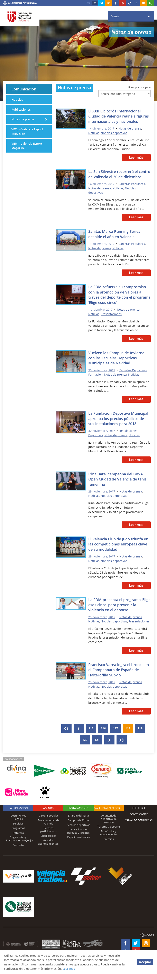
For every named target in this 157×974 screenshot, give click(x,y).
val (89, 3)
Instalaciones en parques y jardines (78, 831)
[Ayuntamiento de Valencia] (20, 3)
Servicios (18, 823)
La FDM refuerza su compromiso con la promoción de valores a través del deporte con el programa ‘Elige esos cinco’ (119, 294)
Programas (18, 828)
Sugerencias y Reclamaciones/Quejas (20, 838)
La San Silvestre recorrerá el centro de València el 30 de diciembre (119, 174)
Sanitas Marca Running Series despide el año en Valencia (114, 234)
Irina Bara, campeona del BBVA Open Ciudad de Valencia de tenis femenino (117, 479)
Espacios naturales (78, 837)
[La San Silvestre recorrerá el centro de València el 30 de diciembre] (71, 180)
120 (84, 740)
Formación (95, 374)
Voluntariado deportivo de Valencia (109, 819)
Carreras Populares (132, 184)
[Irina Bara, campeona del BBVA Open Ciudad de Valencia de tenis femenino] (71, 482)
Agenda (48, 808)
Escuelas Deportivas (133, 370)
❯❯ (121, 740)
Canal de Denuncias (139, 820)
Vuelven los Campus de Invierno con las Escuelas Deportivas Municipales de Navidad (116, 358)
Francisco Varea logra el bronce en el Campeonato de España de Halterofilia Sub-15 (118, 669)
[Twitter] (101, 3)
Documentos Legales (18, 817)
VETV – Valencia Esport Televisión (27, 131)
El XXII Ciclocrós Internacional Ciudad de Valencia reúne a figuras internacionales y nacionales (118, 116)
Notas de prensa (130, 128)
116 (103, 728)
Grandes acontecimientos (48, 842)
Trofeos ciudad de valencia (48, 821)
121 (97, 740)
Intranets (18, 832)
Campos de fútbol (78, 820)
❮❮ (66, 728)
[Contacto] (143, 3)
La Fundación (18, 808)
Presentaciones (111, 314)
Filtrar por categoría (139, 87)
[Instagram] (108, 3)
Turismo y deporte (108, 826)
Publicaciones (21, 109)
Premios (109, 839)
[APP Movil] (136, 3)
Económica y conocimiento (108, 832)
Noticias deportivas (114, 133)
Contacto (18, 845)
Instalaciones (78, 808)
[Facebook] (115, 3)
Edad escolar (48, 836)
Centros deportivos (78, 825)
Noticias (93, 133)
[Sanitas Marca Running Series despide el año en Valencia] (71, 241)
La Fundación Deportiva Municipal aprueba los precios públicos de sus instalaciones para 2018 (118, 418)
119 (140, 728)
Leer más (136, 157)
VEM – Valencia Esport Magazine (26, 146)
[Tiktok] (129, 3)
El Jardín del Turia (78, 815)
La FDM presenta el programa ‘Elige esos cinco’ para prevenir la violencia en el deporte (119, 604)
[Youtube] (122, 3)
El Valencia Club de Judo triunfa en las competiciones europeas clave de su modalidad (118, 544)
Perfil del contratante (139, 811)
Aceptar (145, 962)
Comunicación (23, 88)
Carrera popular (48, 815)
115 (91, 728)
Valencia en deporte (108, 808)
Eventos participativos (48, 829)
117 (115, 728)
